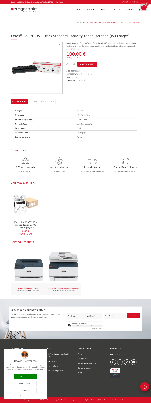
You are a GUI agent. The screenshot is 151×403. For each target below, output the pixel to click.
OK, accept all (25, 377)
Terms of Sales (84, 368)
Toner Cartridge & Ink (84, 74)
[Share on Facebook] (76, 80)
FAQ (80, 372)
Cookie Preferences (121, 400)
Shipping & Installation (42, 102)
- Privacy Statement (98, 400)
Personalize (25, 390)
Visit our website (131, 2)
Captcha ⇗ (97, 328)
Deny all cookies (25, 383)
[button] (59, 46)
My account (82, 359)
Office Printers (51, 366)
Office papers (51, 361)
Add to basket (87, 64)
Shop (83, 22)
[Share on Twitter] (79, 80)
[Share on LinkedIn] (82, 80)
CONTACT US (115, 348)
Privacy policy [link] (25, 396)
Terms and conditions (87, 363)
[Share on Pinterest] (85, 80)
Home (78, 22)
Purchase (74, 77)
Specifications (19, 102)
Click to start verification (87, 326)
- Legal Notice (109, 400)
